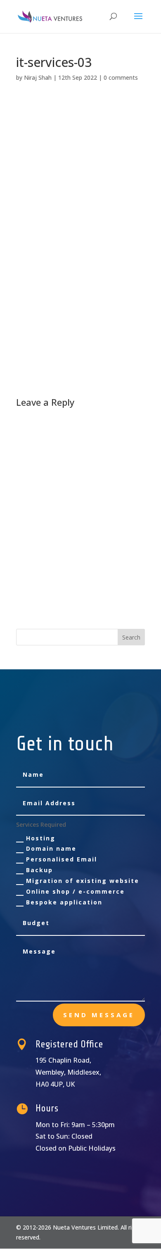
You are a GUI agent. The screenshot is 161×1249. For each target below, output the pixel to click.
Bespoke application (64, 902)
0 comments (121, 77)
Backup (39, 870)
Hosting (40, 838)
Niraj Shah (38, 77)
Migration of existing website (82, 881)
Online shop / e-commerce (75, 891)
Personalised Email (61, 859)
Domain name (51, 848)
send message (99, 1015)
